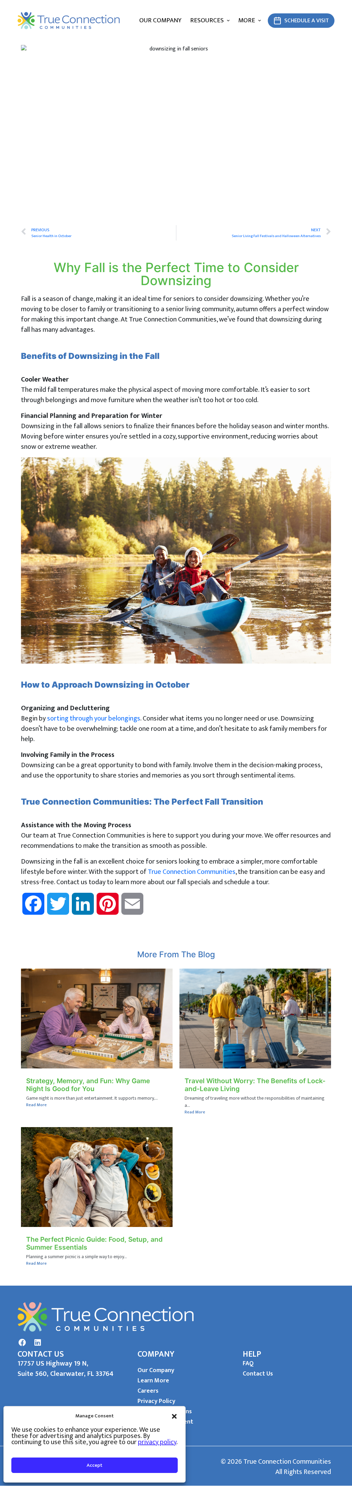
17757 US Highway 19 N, (53, 1363)
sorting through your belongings (93, 718)
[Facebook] (22, 1342)
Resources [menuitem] (207, 20)
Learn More (153, 1381)
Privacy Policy (156, 1401)
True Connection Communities (191, 872)
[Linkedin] (37, 1342)
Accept (94, 1465)
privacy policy (157, 1442)
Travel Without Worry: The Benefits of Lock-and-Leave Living (255, 1085)
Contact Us (258, 1374)
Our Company (156, 1370)
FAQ (248, 1363)
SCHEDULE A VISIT (306, 20)
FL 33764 (100, 1374)
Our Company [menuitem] (160, 20)
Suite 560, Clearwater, (52, 1374)
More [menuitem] (246, 20)
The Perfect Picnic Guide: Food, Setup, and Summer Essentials (94, 1243)
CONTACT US (41, 1354)
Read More (36, 1105)
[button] (174, 1416)
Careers (148, 1391)
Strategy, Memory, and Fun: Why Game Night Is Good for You (88, 1085)
